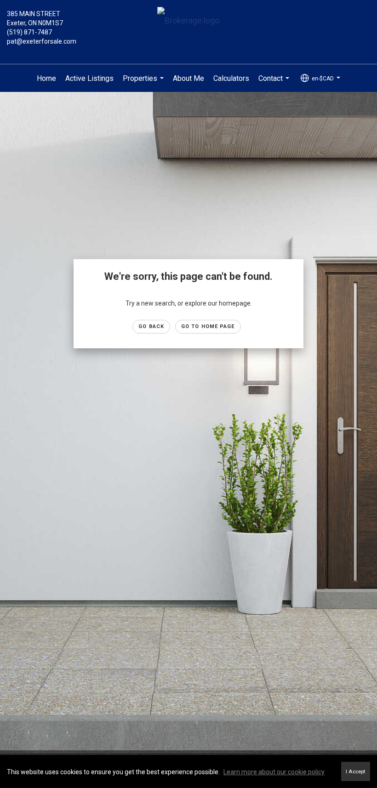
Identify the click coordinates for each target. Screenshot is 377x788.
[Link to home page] (188, 21)
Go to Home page (208, 326)
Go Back (151, 326)
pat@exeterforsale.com (41, 41)
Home (46, 78)
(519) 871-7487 (29, 32)
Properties (144, 83)
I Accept (356, 771)
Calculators (231, 78)
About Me (188, 78)
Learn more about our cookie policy (274, 772)
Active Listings (89, 78)
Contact (274, 83)
